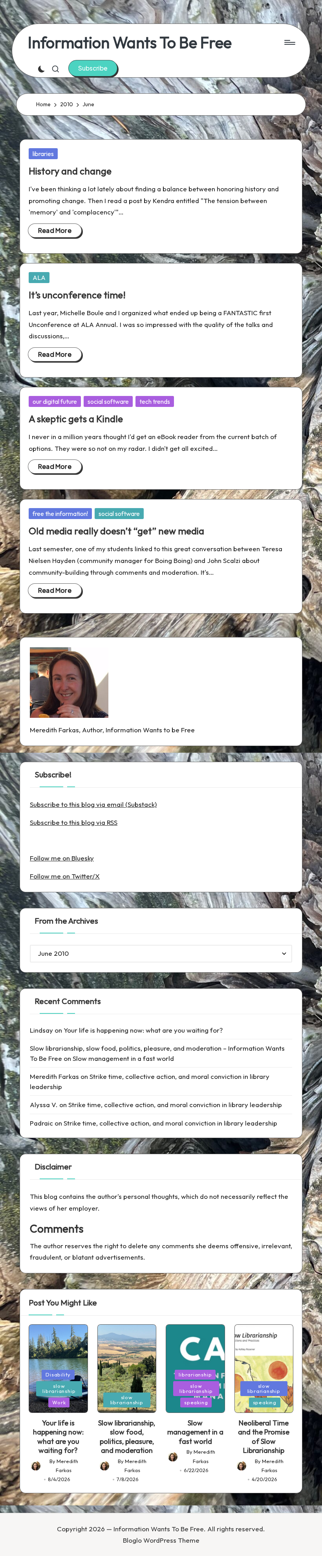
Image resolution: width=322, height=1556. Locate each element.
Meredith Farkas (54, 1076)
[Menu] (289, 42)
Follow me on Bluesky (62, 858)
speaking (196, 1402)
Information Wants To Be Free (130, 42)
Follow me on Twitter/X (65, 876)
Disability (58, 1374)
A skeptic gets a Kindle (76, 419)
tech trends (154, 401)
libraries (43, 154)
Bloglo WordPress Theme (161, 1540)
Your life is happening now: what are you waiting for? (143, 1030)
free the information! (60, 513)
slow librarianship (58, 1388)
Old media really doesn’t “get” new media (116, 531)
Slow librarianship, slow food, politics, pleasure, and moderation (126, 1436)
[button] (92, 68)
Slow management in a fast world (123, 1058)
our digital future (55, 401)
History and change (70, 171)
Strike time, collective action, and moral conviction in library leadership (175, 1104)
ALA (39, 277)
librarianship (195, 1374)
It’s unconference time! (77, 295)
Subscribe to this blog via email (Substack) (93, 804)
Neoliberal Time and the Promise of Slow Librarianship (263, 1436)
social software (108, 401)
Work (59, 1402)
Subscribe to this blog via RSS (73, 822)
